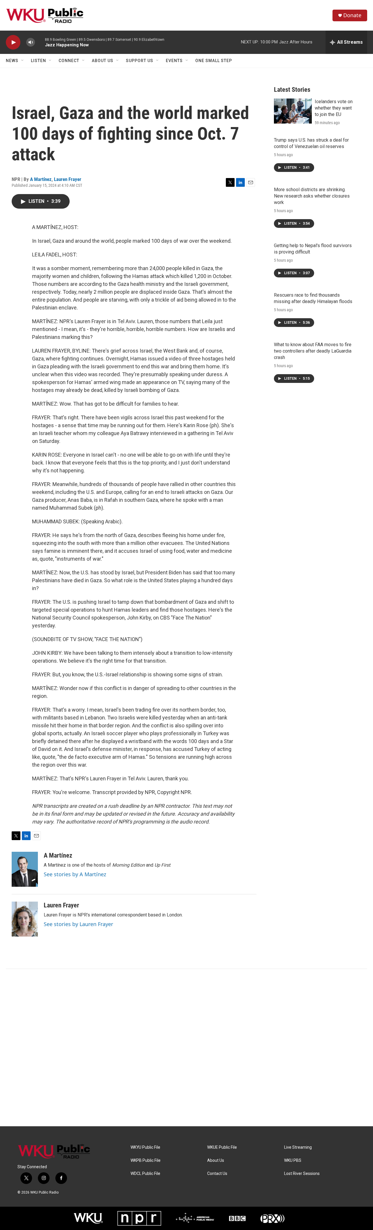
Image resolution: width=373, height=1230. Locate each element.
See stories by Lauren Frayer (78, 924)
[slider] (40, 42)
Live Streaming (298, 1147)
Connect (69, 60)
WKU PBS (292, 1160)
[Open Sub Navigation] (22, 60)
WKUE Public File (222, 1147)
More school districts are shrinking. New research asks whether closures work (312, 196)
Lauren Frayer (67, 179)
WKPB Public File (146, 1160)
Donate (352, 15)
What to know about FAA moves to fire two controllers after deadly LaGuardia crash (312, 351)
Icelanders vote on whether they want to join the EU (334, 108)
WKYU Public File (145, 1147)
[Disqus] (186, 1047)
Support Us (139, 60)
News (12, 60)
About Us (102, 60)
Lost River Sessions (302, 1173)
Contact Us (217, 1173)
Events (174, 60)
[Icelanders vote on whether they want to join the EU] (293, 111)
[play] (13, 42)
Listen (38, 60)
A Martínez (41, 179)
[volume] (31, 42)
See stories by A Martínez (75, 874)
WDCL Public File (145, 1173)
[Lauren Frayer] (25, 919)
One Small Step (213, 60)
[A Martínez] (25, 869)
